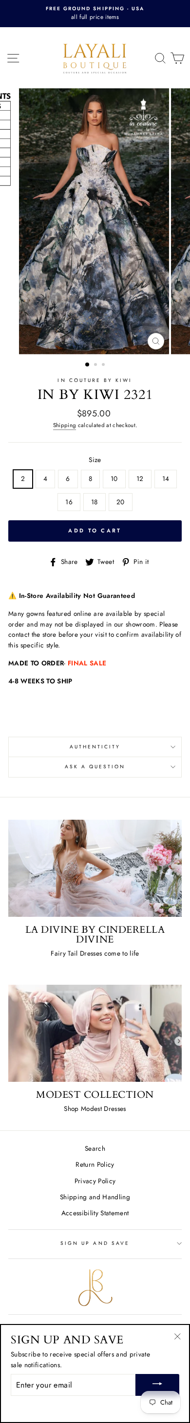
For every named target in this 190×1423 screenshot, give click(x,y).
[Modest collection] (95, 1033)
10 (114, 478)
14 (166, 478)
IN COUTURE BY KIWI (94, 380)
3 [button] (104, 365)
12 (140, 478)
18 (94, 502)
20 (120, 502)
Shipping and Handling (95, 1197)
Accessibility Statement (95, 1213)
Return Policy (95, 1164)
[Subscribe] (157, 1385)
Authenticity (95, 746)
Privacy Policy (95, 1181)
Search (95, 1148)
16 (69, 502)
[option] (95, 13)
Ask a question (95, 766)
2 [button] (96, 365)
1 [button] (87, 365)
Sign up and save (95, 1243)
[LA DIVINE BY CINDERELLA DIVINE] (95, 868)
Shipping (64, 425)
